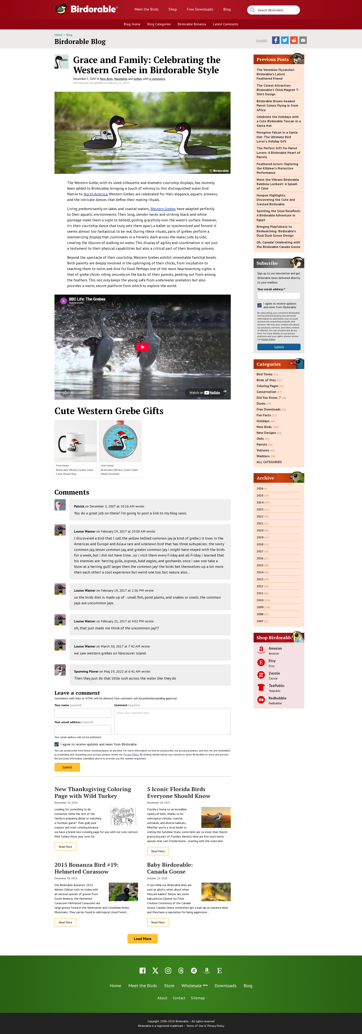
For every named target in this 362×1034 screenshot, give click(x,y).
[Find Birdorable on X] (155, 971)
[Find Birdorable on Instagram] (168, 971)
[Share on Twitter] (285, 40)
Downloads (200, 9)
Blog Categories (159, 24)
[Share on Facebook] (276, 40)
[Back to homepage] (94, 9)
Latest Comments (225, 24)
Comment (127, 705)
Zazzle (65, 465)
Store (169, 986)
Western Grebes (163, 208)
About (162, 998)
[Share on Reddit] (294, 40)
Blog (227, 9)
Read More (65, 846)
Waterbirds (120, 79)
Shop (173, 9)
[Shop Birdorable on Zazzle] (194, 971)
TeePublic (277, 685)
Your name (67, 705)
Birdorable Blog (80, 41)
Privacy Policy (131, 754)
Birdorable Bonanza (192, 24)
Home (58, 35)
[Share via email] (303, 40)
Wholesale (195, 986)
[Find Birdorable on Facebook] (143, 971)
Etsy (272, 660)
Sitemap (198, 998)
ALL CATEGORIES (269, 462)
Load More (142, 938)
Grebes (137, 79)
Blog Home (132, 24)
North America (95, 194)
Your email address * (271, 289)
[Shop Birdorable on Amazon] (207, 971)
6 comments (157, 79)
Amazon (275, 648)
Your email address (73, 722)
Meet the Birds (146, 9)
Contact (179, 998)
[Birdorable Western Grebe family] (142, 133)
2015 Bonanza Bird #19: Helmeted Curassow (86, 868)
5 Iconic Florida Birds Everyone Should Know (178, 792)
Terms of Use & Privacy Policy (205, 1026)
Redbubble (277, 698)
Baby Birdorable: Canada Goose (170, 868)
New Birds (106, 79)
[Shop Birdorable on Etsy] (219, 971)
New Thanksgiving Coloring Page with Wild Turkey (92, 792)
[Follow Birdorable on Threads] (181, 971)
